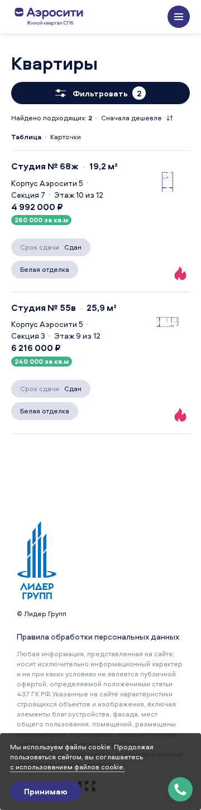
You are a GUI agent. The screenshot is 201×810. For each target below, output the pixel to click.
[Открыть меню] (179, 17)
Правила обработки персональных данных (98, 636)
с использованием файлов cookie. (67, 767)
